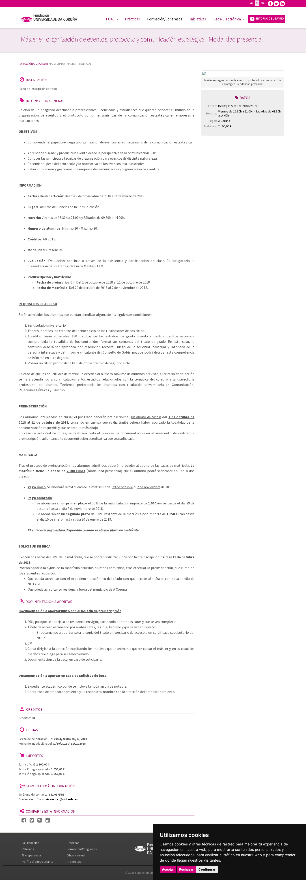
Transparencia (31, 855)
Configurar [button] (206, 869)
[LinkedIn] (47, 820)
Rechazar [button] (186, 869)
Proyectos (74, 862)
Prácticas (132, 19)
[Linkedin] (282, 3)
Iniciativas (198, 19)
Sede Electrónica (227, 19)
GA (251, 3)
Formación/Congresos (164, 19)
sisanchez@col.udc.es (61, 799)
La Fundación (30, 843)
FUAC (110, 19)
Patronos (28, 849)
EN (262, 3)
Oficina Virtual (76, 855)
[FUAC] (52, 18)
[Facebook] (270, 3)
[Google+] (39, 820)
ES (257, 3)
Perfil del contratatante (37, 862)
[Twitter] (276, 3)
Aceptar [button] (168, 869)
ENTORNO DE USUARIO (269, 18)
